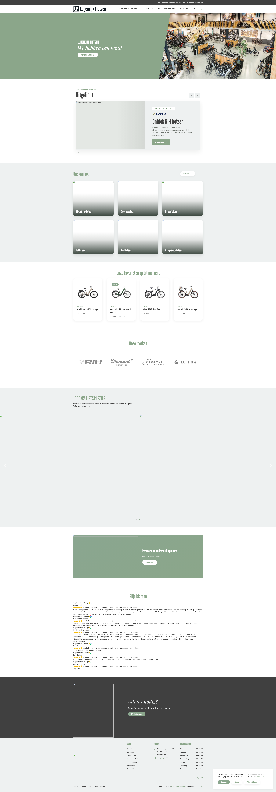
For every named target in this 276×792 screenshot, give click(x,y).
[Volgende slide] (197, 95)
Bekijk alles (186, 173)
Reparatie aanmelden (166, 9)
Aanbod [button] (149, 9)
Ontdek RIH (159, 142)
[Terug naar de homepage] (89, 9)
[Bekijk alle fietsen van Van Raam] (185, 362)
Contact (184, 9)
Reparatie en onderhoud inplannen (159, 550)
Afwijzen (237, 782)
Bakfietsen (131, 766)
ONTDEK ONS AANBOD (86, 55)
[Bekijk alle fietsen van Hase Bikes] (122, 362)
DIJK (200, 786)
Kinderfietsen (132, 762)
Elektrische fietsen (133, 759)
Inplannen (148, 562)
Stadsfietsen (131, 756)
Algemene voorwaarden (82, 786)
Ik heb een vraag (138, 714)
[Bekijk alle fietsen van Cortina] (153, 362)
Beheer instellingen (252, 782)
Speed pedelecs (133, 749)
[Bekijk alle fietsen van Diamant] (90, 362)
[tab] (136, 519)
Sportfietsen (131, 752)
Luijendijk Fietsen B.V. (179, 786)
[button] (202, 9)
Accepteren (224, 782)
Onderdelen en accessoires (137, 769)
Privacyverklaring (99, 786)
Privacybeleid (260, 777)
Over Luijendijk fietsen (128, 9)
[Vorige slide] (191, 95)
